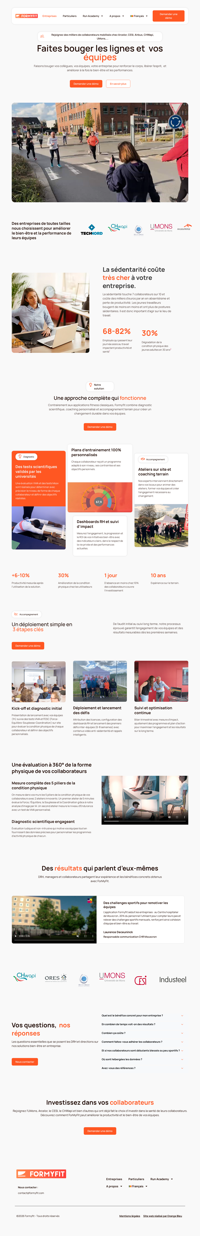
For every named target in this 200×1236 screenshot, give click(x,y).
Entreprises (49, 16)
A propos (115, 16)
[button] (145, 1017)
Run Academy (91, 16)
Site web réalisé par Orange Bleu (162, 1216)
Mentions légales (129, 1216)
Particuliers (70, 16)
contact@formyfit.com (31, 1193)
